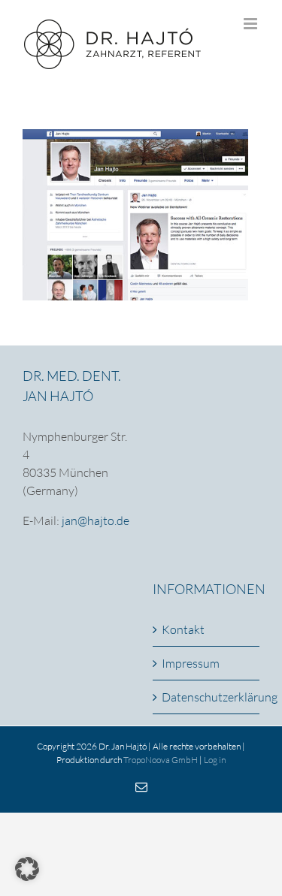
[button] (27, 869)
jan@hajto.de (95, 520)
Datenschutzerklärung (207, 696)
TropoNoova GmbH (160, 759)
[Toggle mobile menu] (251, 24)
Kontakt (183, 629)
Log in (215, 759)
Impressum (191, 663)
